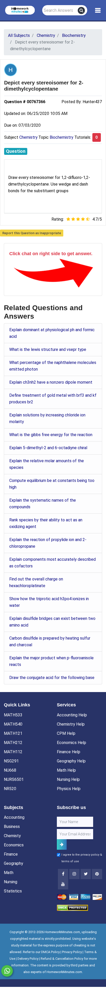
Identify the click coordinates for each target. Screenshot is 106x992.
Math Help (66, 770)
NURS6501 (14, 779)
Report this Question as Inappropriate (31, 233)
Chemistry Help (71, 724)
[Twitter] (86, 874)
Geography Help (71, 761)
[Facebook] (63, 874)
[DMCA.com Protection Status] (72, 907)
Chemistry (28, 137)
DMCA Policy (50, 952)
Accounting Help (72, 715)
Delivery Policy (27, 959)
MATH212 (13, 742)
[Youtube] (97, 874)
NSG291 (11, 761)
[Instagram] (74, 874)
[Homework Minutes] (20, 9)
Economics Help (71, 742)
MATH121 (13, 733)
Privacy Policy (72, 952)
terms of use (70, 861)
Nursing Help (68, 779)
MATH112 (13, 751)
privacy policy (90, 854)
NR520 (10, 788)
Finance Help (68, 751)
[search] (81, 10)
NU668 (10, 770)
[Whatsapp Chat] (7, 971)
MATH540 (13, 724)
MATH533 (13, 715)
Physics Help (69, 788)
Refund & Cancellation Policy (62, 959)
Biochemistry (61, 137)
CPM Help (66, 733)
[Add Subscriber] (62, 844)
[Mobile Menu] (98, 10)
